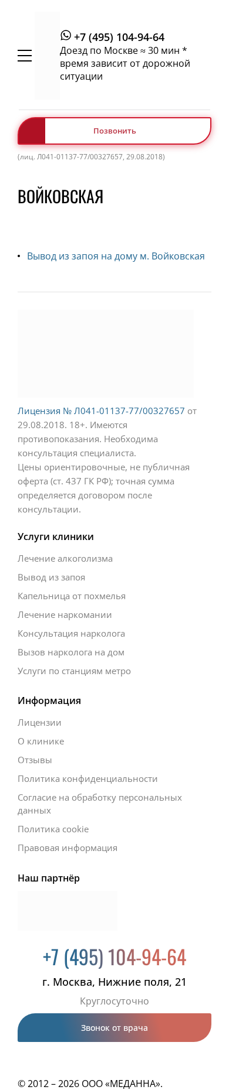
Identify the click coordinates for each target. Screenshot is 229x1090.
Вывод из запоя (51, 577)
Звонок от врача (114, 1027)
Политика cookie (53, 829)
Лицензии (40, 722)
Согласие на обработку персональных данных (100, 803)
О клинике (41, 741)
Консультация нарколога (71, 633)
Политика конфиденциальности (88, 778)
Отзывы (35, 760)
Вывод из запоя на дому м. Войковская (116, 256)
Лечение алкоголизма (65, 558)
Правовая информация (67, 847)
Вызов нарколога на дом (71, 652)
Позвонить (114, 130)
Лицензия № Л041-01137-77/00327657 (101, 410)
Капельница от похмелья (72, 596)
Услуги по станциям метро (74, 670)
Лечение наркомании (65, 614)
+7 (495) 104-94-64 (119, 37)
